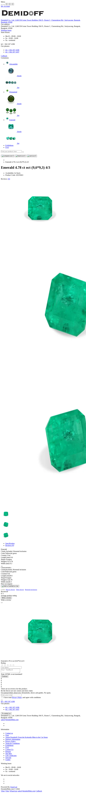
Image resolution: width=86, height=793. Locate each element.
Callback (4, 56)
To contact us (6, 713)
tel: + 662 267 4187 (12, 52)
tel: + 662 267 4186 (12, 50)
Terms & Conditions (12, 743)
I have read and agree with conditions (22, 697)
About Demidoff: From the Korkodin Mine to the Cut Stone (26, 737)
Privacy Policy (17, 697)
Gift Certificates (11, 756)
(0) (9, 179)
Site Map (8, 753)
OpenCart (13, 787)
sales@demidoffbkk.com (9, 720)
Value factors (20, 589)
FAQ (7, 147)
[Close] (2, 602)
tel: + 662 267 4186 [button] (8, 701)
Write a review (6, 598)
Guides (7, 760)
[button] (6, 30)
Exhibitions (9, 145)
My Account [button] (5, 6)
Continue (5, 676)
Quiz (7, 735)
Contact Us (9, 749)
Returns (8, 751)
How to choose (10, 589)
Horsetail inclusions (31, 589)
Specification (10, 543)
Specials (8, 758)
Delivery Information (12, 739)
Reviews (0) (9, 545)
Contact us (9, 733)
